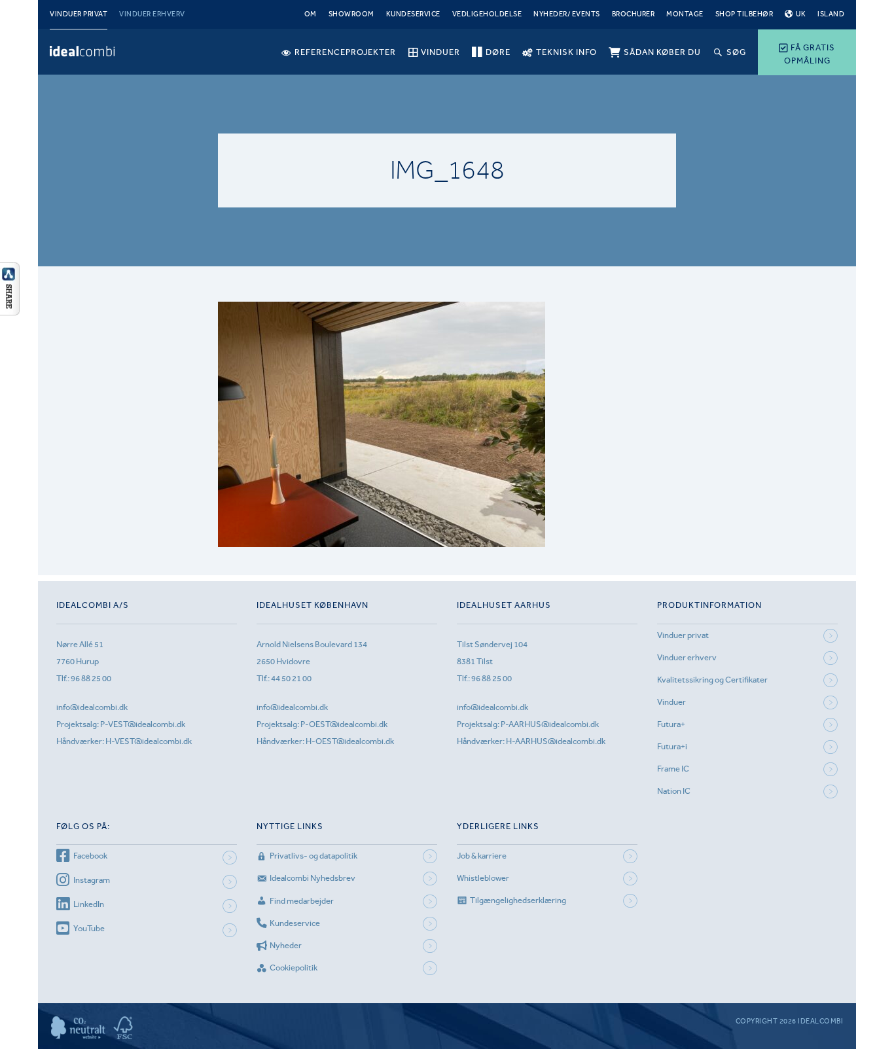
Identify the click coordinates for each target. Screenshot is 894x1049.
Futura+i (672, 746)
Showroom (351, 14)
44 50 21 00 (291, 678)
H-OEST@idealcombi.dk (350, 741)
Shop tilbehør (744, 14)
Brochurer (633, 14)
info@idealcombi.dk (92, 707)
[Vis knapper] (10, 311)
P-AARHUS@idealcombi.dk (550, 724)
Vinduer (671, 702)
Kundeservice (413, 14)
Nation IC (673, 791)
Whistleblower (483, 878)
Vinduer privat (78, 14)
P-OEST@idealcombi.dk (343, 724)
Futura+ (671, 724)
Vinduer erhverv (152, 14)
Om (310, 14)
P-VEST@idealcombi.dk (142, 724)
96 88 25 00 (91, 678)
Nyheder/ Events (566, 14)
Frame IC (673, 768)
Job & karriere (482, 856)
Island (830, 14)
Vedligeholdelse (487, 14)
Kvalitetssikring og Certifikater (712, 680)
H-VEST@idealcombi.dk (148, 741)
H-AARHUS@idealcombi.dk (555, 741)
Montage (685, 14)
